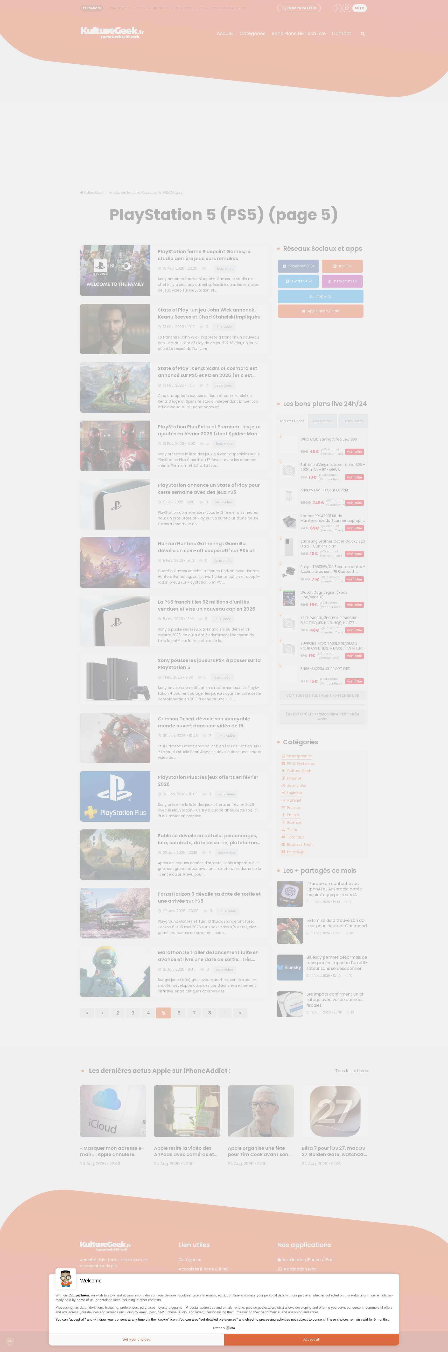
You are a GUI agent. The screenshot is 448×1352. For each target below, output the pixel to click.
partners (82, 1295)
